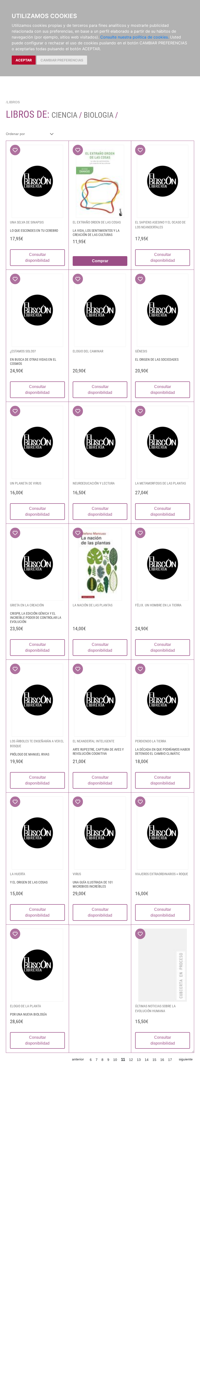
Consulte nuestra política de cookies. (134, 37)
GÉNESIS (141, 351)
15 (154, 1060)
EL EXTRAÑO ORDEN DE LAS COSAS (97, 222)
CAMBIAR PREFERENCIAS (61, 60)
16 (162, 1060)
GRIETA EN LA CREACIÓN (27, 605)
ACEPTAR (24, 60)
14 (147, 1060)
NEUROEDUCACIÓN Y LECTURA (94, 483)
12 (131, 1060)
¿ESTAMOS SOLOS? (23, 351)
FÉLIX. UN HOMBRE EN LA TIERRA (158, 605)
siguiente (186, 1059)
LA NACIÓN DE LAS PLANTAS (92, 605)
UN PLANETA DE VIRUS (25, 483)
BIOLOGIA (98, 115)
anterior (78, 1059)
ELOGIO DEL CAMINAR (88, 351)
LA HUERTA (17, 874)
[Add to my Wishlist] (15, 150)
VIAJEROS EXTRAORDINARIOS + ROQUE (161, 874)
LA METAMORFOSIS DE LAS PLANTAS (160, 483)
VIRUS (77, 874)
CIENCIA (65, 115)
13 (139, 1060)
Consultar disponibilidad (37, 257)
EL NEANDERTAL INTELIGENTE (93, 741)
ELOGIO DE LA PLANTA (25, 1006)
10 (115, 1060)
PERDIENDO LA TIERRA (150, 741)
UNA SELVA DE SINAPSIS (27, 222)
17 (170, 1060)
